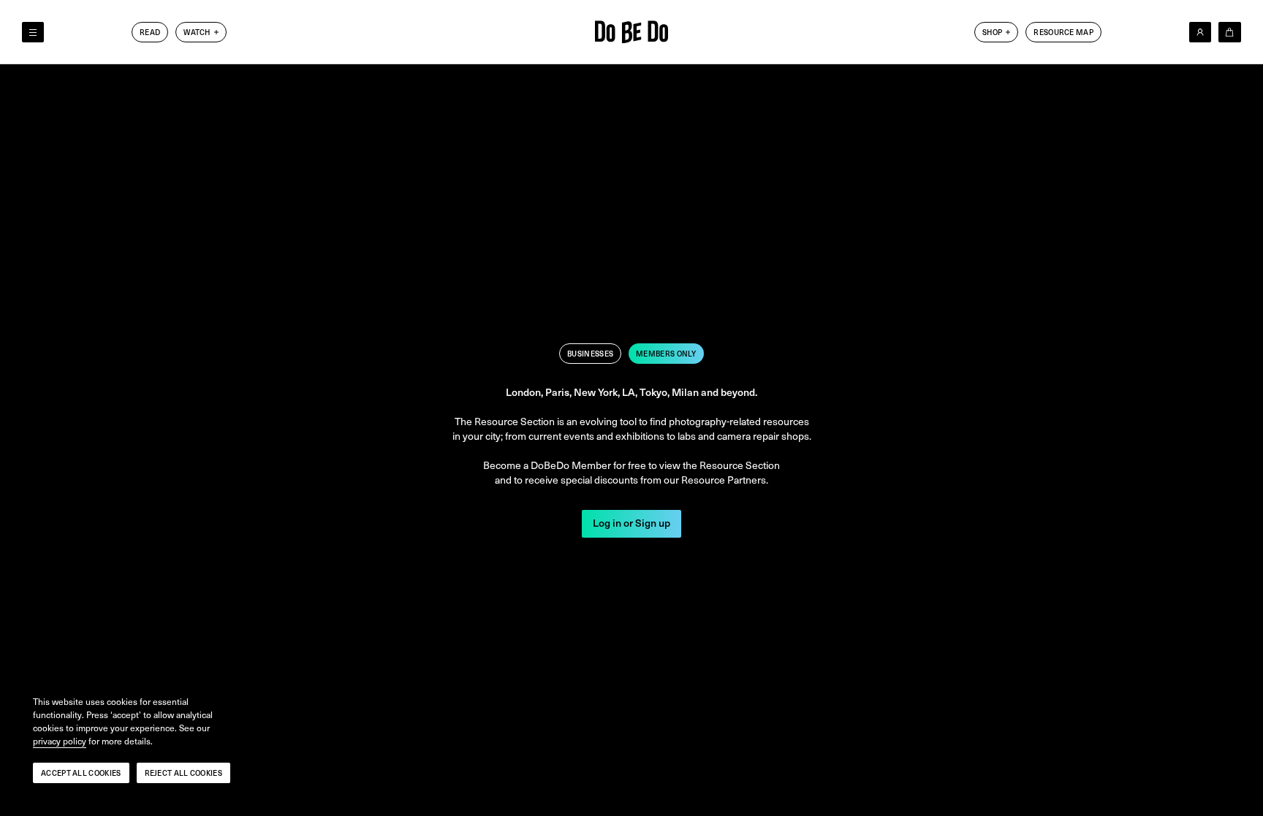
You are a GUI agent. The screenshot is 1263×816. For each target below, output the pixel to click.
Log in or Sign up (631, 523)
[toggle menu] (33, 32)
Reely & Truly (212, 62)
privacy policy (59, 741)
